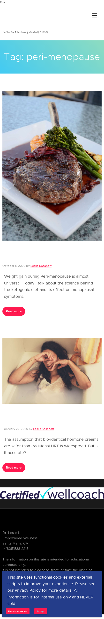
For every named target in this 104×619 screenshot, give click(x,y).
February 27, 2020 (15, 429)
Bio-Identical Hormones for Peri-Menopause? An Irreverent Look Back (49, 417)
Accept (41, 611)
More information (17, 611)
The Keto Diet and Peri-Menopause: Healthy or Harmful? (47, 254)
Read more (14, 311)
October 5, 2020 (13, 266)
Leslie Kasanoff (41, 266)
